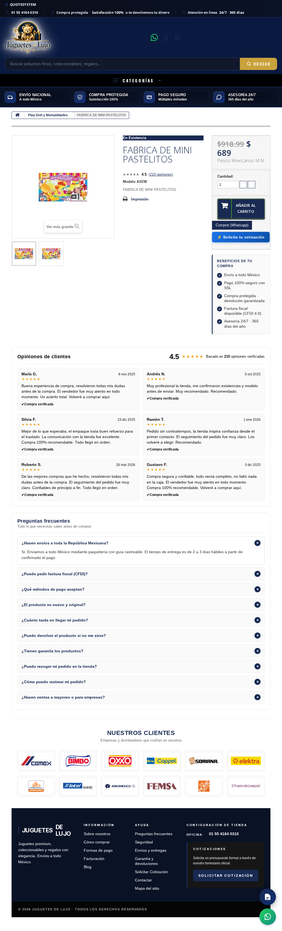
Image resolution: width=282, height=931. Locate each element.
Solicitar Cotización (151, 872)
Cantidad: (225, 176)
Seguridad (144, 842)
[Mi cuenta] (165, 37)
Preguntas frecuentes (153, 834)
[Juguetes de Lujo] (75, 37)
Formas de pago (98, 850)
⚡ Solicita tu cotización (240, 237)
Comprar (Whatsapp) (232, 225)
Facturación (94, 859)
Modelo (129, 182)
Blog (87, 867)
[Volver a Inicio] (17, 115)
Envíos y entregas (150, 850)
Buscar (262, 64)
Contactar (143, 880)
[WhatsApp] (154, 37)
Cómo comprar (97, 842)
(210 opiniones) (161, 174)
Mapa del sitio (147, 888)
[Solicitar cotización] (267, 897)
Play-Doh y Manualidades (48, 115)
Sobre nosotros (97, 834)
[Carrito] (177, 37)
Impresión (139, 199)
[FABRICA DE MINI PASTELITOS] (24, 253)
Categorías (138, 80)
